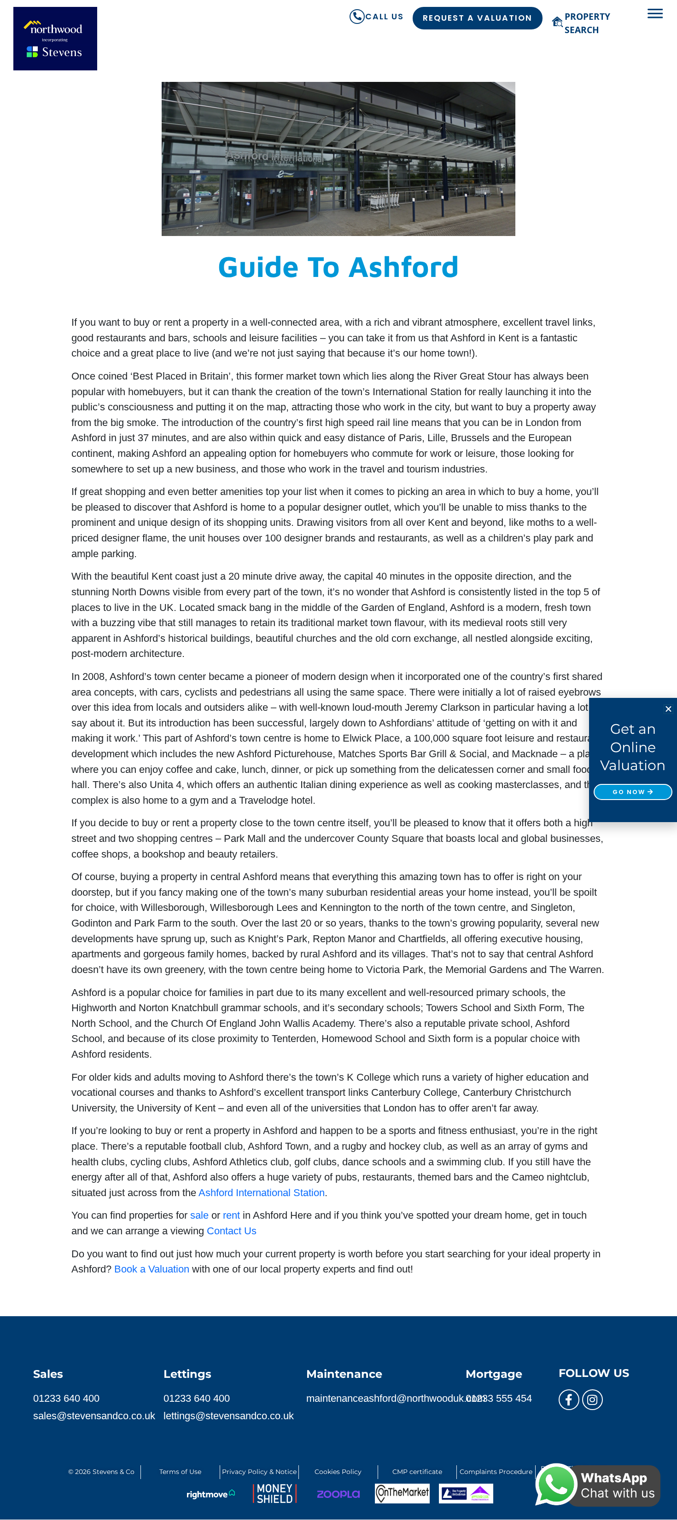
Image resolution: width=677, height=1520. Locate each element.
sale (199, 1215)
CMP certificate (417, 1472)
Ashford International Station (261, 1192)
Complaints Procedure (496, 1472)
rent (231, 1215)
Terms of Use (180, 1472)
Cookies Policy (338, 1472)
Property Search (587, 23)
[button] (668, 709)
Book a (153, 1269)
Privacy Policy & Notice (259, 1472)
